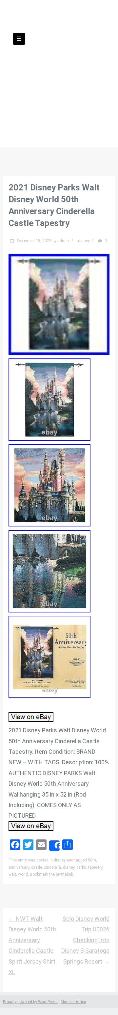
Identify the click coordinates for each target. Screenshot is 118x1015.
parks (81, 867)
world (23, 874)
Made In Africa (73, 1002)
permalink (64, 874)
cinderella (52, 867)
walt (12, 874)
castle (36, 867)
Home (37, 98)
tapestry (95, 867)
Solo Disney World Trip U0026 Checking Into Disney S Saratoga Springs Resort (85, 940)
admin (63, 241)
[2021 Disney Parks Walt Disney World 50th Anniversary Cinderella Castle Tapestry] (59, 352)
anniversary (19, 867)
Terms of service (86, 109)
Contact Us (72, 98)
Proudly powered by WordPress (30, 1002)
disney (84, 241)
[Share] (54, 845)
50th (92, 860)
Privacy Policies (31, 109)
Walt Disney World (59, 64)
